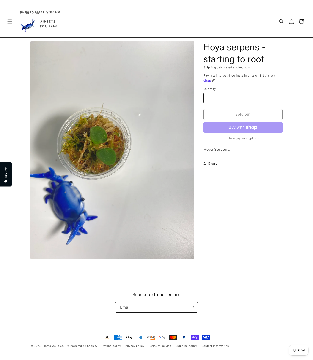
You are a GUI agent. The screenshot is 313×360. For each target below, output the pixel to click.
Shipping (209, 67)
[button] (10, 21)
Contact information (215, 345)
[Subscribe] (192, 307)
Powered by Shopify (84, 345)
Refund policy (111, 345)
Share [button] (212, 163)
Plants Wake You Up (56, 345)
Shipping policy (186, 345)
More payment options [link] (243, 138)
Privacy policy (134, 345)
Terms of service (160, 345)
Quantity (209, 89)
